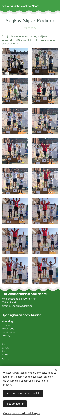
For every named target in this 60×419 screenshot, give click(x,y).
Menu (55, 6)
